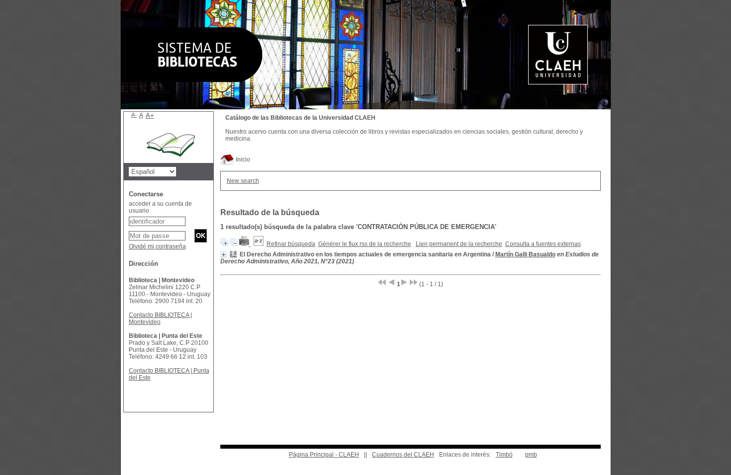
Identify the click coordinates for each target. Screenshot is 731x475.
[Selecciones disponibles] (259, 243)
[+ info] (223, 254)
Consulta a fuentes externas (543, 243)
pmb (531, 454)
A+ (150, 115)
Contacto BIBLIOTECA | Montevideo (160, 318)
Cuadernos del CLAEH (403, 454)
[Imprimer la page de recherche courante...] (245, 243)
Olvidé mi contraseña (157, 246)
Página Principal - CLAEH (324, 454)
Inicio (242, 159)
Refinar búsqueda (291, 243)
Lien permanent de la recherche (459, 243)
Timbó (504, 454)
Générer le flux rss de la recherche (364, 243)
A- (134, 115)
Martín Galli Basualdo (525, 254)
